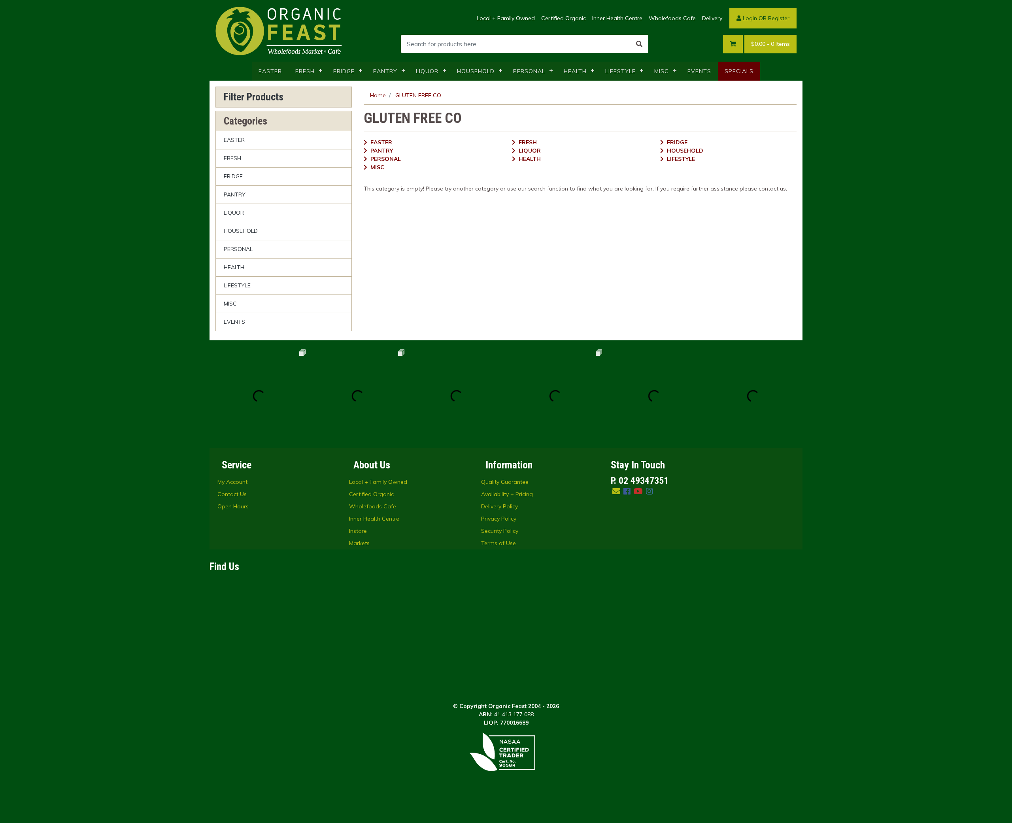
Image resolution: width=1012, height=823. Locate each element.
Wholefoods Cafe (672, 18)
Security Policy (499, 530)
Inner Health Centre (617, 18)
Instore (358, 530)
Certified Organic (563, 18)
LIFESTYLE (620, 71)
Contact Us (232, 494)
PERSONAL (529, 71)
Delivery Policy (499, 506)
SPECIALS (739, 71)
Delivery (712, 18)
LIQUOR (427, 71)
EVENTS (699, 71)
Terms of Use (498, 543)
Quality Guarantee (505, 481)
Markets (359, 543)
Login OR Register (765, 18)
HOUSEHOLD (476, 71)
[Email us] (616, 491)
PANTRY (385, 71)
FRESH (305, 71)
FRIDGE (344, 71)
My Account (232, 481)
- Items (770, 43)
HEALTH (575, 71)
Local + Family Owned (506, 18)
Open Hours (233, 506)
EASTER (270, 71)
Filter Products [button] (253, 97)
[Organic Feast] (279, 30)
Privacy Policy (498, 518)
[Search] (639, 44)
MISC (661, 71)
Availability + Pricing (507, 494)
